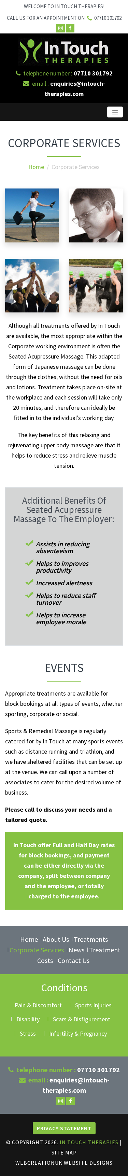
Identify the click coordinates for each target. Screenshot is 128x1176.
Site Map (64, 1152)
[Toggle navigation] (115, 112)
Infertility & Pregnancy (78, 1033)
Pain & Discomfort (38, 1005)
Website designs (88, 1162)
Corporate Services (37, 950)
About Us (56, 939)
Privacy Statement (64, 1128)
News (76, 950)
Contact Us (73, 960)
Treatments (91, 939)
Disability (28, 1019)
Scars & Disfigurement (81, 1019)
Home (36, 167)
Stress (28, 1033)
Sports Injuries (93, 1005)
